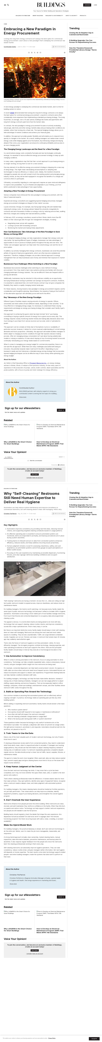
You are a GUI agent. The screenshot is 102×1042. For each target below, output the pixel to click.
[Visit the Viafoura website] (61, 465)
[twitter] (34, 52)
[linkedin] (32, 52)
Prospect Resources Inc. (38, 363)
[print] (64, 52)
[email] (40, 52)
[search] (8, 5)
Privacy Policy (51, 1038)
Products (83, 15)
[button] (5, 5)
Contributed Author (10, 47)
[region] (34, 461)
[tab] (8, 457)
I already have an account (34, 477)
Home (5, 24)
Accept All (94, 1038)
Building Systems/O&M (23, 15)
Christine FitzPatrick (10, 513)
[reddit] (37, 52)
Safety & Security (71, 15)
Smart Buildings (38, 15)
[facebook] (29, 52)
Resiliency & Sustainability (54, 15)
